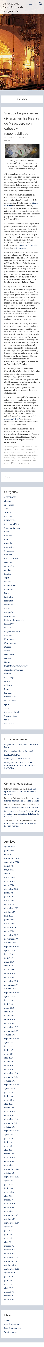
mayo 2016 (9, 1100)
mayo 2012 (9, 1284)
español (10, 447)
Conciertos (9, 547)
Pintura (7, 674)
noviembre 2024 (11, 858)
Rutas (6, 689)
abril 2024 (8, 873)
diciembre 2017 (11, 1027)
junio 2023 (9, 893)
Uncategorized (10, 716)
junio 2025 (9, 850)
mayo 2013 (8, 1238)
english (7, 570)
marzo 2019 (9, 969)
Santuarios (9, 693)
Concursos (9, 551)
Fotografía (8, 612)
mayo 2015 (9, 1146)
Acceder (7, 1320)
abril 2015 (8, 1150)
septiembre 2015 (11, 1131)
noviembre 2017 (11, 1031)
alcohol (27, 447)
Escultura (8, 574)
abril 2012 (8, 1288)
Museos (7, 647)
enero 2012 (9, 1299)
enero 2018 (9, 1023)
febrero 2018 (9, 1019)
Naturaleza (9, 654)
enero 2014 (9, 1207)
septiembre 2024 (11, 862)
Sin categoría (10, 700)
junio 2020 (9, 920)
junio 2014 (8, 1188)
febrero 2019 (9, 973)
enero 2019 (9, 977)
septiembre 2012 (11, 1269)
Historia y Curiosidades (14, 620)
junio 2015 (8, 1142)
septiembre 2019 (11, 946)
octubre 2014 (10, 1173)
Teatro (7, 708)
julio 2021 (8, 897)
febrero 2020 (10, 927)
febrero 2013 (9, 1250)
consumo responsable (13, 458)
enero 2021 (9, 904)
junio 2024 (9, 866)
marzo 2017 (9, 1062)
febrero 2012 (9, 1296)
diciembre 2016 (11, 1073)
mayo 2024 (9, 870)
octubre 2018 (10, 989)
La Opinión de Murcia (27, 245)
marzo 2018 (9, 1015)
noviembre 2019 (11, 939)
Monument (9, 639)
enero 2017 (9, 1069)
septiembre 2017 (11, 1039)
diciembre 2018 (11, 981)
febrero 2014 (9, 1204)
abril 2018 (8, 1012)
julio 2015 (8, 1138)
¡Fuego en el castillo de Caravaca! (18, 751)
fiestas (16, 447)
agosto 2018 (9, 996)
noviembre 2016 (11, 1077)
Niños (7, 662)
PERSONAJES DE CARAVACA (16, 666)
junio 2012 (9, 1280)
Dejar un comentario (21, 463)
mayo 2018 (9, 1008)
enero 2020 (9, 931)
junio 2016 (8, 1096)
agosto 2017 (9, 1042)
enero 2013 (9, 1253)
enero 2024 (9, 885)
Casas (6, 532)
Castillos (8, 535)
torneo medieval (11, 712)
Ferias (6, 593)
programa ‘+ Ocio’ (12, 419)
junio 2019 (8, 958)
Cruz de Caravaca (11, 558)
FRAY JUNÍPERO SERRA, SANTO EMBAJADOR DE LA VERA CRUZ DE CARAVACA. (19, 765)
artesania (8, 512)
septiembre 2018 (11, 992)
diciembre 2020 (11, 908)
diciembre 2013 (10, 1211)
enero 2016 (9, 1115)
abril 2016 (8, 1104)
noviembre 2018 (11, 985)
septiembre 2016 (11, 1085)
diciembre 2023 (11, 889)
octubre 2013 (9, 1219)
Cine (6, 539)
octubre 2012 (10, 1265)
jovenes (7, 460)
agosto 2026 (9, 847)
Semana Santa (10, 697)
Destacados (9, 566)
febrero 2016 (9, 1111)
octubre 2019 (10, 943)
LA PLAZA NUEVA (12, 755)
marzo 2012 (9, 1292)
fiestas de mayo (28, 458)
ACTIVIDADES (10, 497)
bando (28, 450)
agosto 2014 (9, 1180)
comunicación (22, 455)
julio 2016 (8, 1092)
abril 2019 (8, 966)
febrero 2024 (10, 881)
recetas (7, 681)
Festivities (8, 605)
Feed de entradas (11, 1324)
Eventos (7, 581)
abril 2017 (8, 1058)
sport (6, 704)
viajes (6, 720)
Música (7, 651)
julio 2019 (8, 954)
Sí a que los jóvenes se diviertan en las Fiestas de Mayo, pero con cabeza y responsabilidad (21, 123)
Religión (8, 685)
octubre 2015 (9, 1127)
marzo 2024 (9, 877)
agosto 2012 (9, 1273)
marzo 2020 (9, 923)
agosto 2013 (9, 1227)
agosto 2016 (9, 1088)
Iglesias (7, 628)
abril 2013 (8, 1242)
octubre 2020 (10, 912)
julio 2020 (8, 916)
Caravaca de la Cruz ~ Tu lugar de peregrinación (13, 7)
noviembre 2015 (11, 1123)
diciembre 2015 (11, 1119)
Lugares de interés (12, 631)
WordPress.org (10, 1332)
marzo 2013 (9, 1246)
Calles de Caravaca (12, 528)
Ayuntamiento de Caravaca (14, 450)
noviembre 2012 (11, 1261)
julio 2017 (8, 1046)
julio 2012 (8, 1276)
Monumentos (10, 643)
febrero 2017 (9, 1065)
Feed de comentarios (13, 1328)
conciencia (33, 455)
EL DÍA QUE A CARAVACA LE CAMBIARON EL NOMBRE (20, 791)
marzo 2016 (9, 1108)
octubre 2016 (10, 1081)
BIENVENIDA (10, 520)
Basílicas (8, 516)
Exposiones (9, 589)
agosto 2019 (9, 950)
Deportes (8, 562)
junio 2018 (8, 1004)
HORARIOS (9, 624)
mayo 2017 (9, 1054)
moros (13, 460)
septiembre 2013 (11, 1223)
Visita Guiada (9, 723)
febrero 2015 (9, 1157)
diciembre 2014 (11, 1165)
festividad (8, 601)
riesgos (33, 460)
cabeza (13, 452)
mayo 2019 (9, 962)
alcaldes (7, 501)
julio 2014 (8, 1184)
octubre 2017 (9, 1035)
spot (6, 463)
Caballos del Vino (11, 524)
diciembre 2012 (11, 1257)
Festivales (8, 597)
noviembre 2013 (11, 1215)
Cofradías (8, 543)
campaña (20, 452)
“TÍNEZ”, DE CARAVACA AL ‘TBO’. (18, 759)
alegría (34, 447)
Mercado (8, 635)
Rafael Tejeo (9, 677)
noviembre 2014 (11, 1169)
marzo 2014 (9, 1200)
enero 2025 (9, 854)
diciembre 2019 (11, 935)
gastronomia (9, 616)
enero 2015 (9, 1161)
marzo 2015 (9, 1154)
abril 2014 (8, 1196)
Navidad (7, 658)
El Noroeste (20, 248)
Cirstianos (12, 455)
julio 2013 (8, 1230)
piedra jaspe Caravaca (13, 670)
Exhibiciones (10, 585)
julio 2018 (8, 1000)
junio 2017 (8, 1050)
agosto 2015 (9, 1134)
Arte (6, 509)
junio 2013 (8, 1234)
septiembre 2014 (11, 1177)
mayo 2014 (9, 1192)
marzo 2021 (9, 900)
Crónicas (8, 555)
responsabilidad (23, 460)
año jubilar (9, 505)
